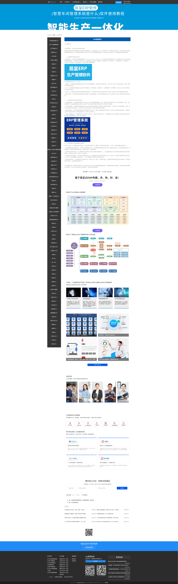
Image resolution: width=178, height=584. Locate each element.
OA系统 (49, 570)
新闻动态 (119, 557)
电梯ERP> (54, 328)
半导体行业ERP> (54, 103)
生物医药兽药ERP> (54, 219)
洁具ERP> (54, 293)
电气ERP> (54, 83)
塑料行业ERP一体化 (64, 568)
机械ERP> (54, 64)
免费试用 (118, 2)
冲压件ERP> (54, 126)
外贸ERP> (54, 340)
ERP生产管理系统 (51, 560)
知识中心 (78, 495)
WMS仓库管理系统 (51, 562)
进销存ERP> (54, 52)
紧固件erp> (54, 138)
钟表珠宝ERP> (54, 184)
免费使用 (97, 184)
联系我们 (100, 2)
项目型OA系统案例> (54, 211)
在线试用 (95, 561)
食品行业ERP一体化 (64, 566)
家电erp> (54, 114)
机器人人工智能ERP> (54, 196)
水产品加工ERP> (54, 246)
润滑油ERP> (54, 309)
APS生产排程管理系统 (52, 572)
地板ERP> (54, 180)
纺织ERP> (54, 344)
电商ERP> (54, 266)
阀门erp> (54, 258)
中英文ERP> (54, 336)
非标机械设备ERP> (54, 40)
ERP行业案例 (93, 2)
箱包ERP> (54, 301)
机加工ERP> (54, 134)
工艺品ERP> (54, 305)
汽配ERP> (54, 71)
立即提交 (122, 488)
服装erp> (54, 239)
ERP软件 (67, 2)
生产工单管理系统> (54, 44)
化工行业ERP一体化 (64, 570)
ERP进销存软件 (50, 564)
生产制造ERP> (54, 48)
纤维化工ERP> (54, 215)
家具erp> (54, 99)
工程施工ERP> (54, 250)
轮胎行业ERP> (54, 320)
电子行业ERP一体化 (64, 562)
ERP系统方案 (76, 2)
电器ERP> (54, 79)
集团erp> (54, 332)
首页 (61, 2)
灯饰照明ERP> (54, 172)
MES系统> (54, 56)
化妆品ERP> (54, 161)
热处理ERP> (54, 242)
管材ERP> (54, 277)
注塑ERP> (54, 68)
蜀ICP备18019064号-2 (81, 582)
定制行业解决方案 (97, 364)
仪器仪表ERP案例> (54, 207)
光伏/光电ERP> (54, 200)
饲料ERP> (54, 223)
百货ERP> (54, 316)
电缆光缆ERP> (54, 157)
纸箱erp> (54, 254)
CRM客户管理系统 (51, 566)
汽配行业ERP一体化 (64, 572)
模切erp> (54, 274)
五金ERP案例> (54, 60)
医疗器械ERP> (54, 87)
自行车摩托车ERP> (54, 176)
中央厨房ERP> (54, 95)
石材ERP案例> (54, 289)
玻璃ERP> (54, 324)
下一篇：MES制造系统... (73, 502)
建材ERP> (54, 192)
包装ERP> (54, 270)
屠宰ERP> (54, 118)
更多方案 (61, 574)
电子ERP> (54, 91)
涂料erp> (54, 235)
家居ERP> (54, 145)
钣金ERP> (54, 141)
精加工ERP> (54, 165)
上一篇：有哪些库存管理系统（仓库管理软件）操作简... (80, 500)
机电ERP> (54, 106)
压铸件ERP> (54, 130)
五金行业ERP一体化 (64, 560)
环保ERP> (54, 227)
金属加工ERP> (54, 75)
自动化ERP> (54, 297)
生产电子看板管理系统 (52, 558)
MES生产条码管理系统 (52, 568)
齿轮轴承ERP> (54, 110)
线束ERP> (54, 281)
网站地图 (106, 582)
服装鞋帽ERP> (54, 312)
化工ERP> (54, 153)
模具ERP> (54, 285)
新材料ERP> (54, 169)
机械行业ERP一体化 (64, 558)
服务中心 (85, 2)
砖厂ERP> (54, 262)
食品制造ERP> (54, 122)
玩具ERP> (54, 188)
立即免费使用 (89, 547)
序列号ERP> (54, 231)
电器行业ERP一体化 (64, 564)
